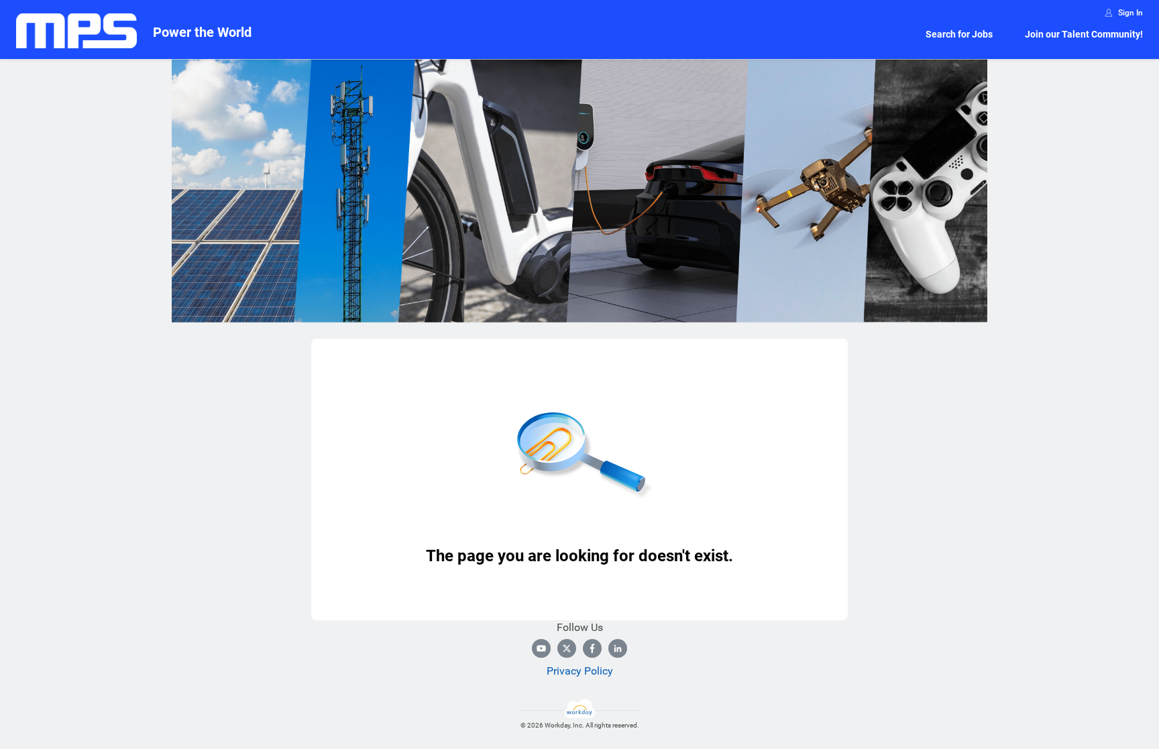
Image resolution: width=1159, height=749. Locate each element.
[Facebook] (592, 648)
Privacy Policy (580, 671)
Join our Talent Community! (1084, 34)
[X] (566, 648)
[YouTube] (541, 648)
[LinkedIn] (617, 648)
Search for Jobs (959, 34)
